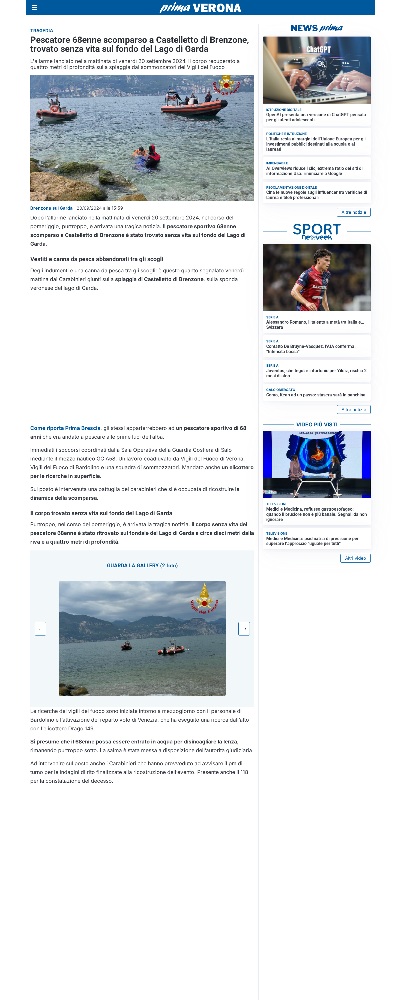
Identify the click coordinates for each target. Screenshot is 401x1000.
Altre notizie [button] (354, 212)
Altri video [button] (355, 558)
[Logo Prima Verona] (200, 7)
